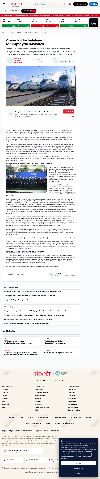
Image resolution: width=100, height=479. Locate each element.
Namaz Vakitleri (40, 395)
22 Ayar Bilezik (73, 407)
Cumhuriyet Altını (74, 410)
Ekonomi (5, 392)
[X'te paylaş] (54, 61)
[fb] (56, 380)
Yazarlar (38, 401)
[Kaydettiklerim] (65, 4)
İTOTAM (11, 418)
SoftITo (30, 418)
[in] (62, 380)
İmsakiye (38, 398)
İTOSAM (88, 418)
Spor (3, 407)
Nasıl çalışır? (70, 116)
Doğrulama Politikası (41, 431)
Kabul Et (78, 463)
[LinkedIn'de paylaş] (65, 61)
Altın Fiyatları (72, 401)
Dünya (4, 401)
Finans (4, 395)
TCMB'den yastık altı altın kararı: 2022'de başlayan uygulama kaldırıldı (28, 15)
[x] (37, 380)
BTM (21, 418)
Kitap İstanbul (43, 418)
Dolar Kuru (71, 392)
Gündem (5, 389)
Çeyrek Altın (72, 404)
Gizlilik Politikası (82, 456)
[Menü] (4, 4)
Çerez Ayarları (78, 468)
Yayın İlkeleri (55, 431)
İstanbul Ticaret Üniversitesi (64, 423)
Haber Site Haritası (42, 407)
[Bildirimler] (70, 4)
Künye (4, 431)
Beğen (11, 274)
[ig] (50, 380)
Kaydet (22, 274)
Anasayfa (4, 32)
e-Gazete (38, 404)
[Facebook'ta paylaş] (58, 61)
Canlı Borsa (72, 389)
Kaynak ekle (69, 111)
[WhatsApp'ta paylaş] (62, 61)
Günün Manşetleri (41, 392)
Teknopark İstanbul (59, 418)
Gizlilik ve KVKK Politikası (24, 431)
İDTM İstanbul (76, 418)
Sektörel (11, 32)
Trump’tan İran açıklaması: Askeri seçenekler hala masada (71, 15)
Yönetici (58, 273)
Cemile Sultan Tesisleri (33, 423)
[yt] (43, 380)
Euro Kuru (71, 395)
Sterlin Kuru (72, 398)
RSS (36, 410)
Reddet (78, 473)
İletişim (11, 431)
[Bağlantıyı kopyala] (73, 61)
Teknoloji (5, 404)
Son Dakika (39, 389)
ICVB (48, 423)
